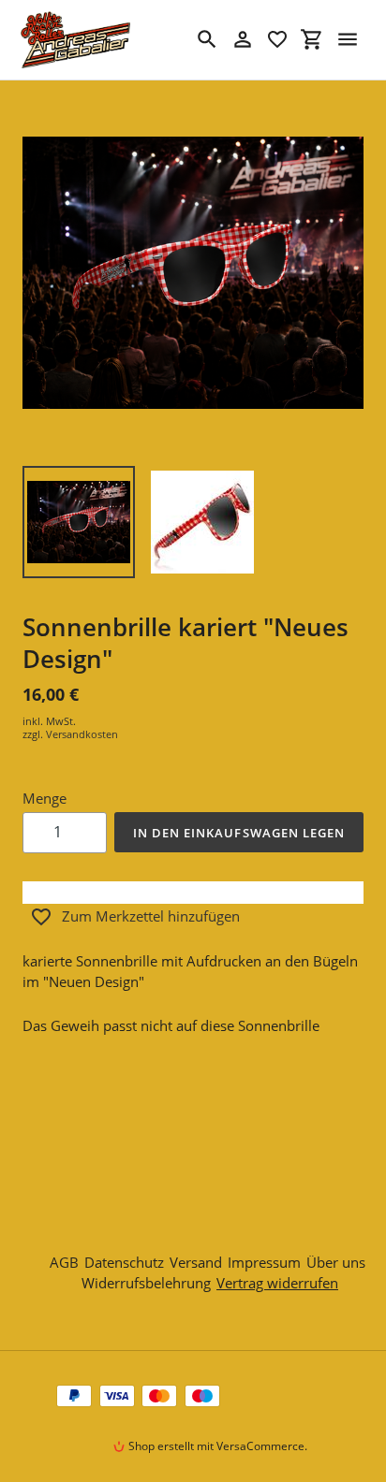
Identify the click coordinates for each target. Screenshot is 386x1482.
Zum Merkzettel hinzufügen (151, 916)
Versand (196, 1262)
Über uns (335, 1262)
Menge (44, 798)
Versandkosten (82, 734)
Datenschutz (124, 1262)
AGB (64, 1262)
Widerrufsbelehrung (146, 1282)
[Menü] (347, 39)
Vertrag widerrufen (277, 1282)
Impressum (264, 1262)
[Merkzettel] (277, 39)
